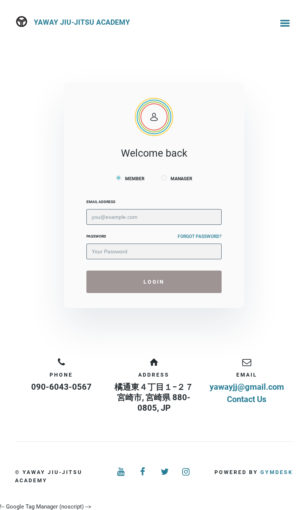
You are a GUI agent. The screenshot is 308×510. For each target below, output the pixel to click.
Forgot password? (200, 236)
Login (153, 282)
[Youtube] (122, 472)
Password (96, 236)
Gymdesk (276, 472)
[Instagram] (187, 472)
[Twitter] (165, 472)
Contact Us (246, 399)
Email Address (100, 202)
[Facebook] (143, 472)
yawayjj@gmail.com (247, 387)
